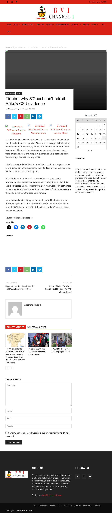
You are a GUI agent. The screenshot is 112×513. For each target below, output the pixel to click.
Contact (97, 506)
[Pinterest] (20, 116)
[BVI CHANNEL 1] (56, 13)
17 (78, 138)
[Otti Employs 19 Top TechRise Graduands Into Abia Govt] (38, 340)
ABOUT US (87, 506)
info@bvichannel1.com (52, 495)
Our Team (68, 506)
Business (50, 25)
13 (92, 134)
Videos (52, 506)
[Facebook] (7, 2)
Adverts (78, 506)
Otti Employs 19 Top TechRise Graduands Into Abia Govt (36, 351)
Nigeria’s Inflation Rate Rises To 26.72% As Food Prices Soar (19, 287)
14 (96, 134)
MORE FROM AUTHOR (36, 327)
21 (96, 138)
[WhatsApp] (27, 116)
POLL (34, 506)
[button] (103, 25)
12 (87, 134)
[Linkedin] (33, 116)
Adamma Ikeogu (14, 109)
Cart (9, 31)
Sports (86, 25)
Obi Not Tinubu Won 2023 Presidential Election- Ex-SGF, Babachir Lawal (58, 289)
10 (78, 134)
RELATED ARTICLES (15, 327)
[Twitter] (12, 2)
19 (87, 138)
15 (100, 134)
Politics (40, 25)
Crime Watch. (27, 25)
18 (83, 138)
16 (104, 134)
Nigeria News (10, 93)
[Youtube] (16, 2)
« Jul (90, 150)
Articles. (75, 25)
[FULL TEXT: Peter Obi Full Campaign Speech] (61, 340)
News (16, 25)
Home (9, 25)
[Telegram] (39, 116)
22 (100, 138)
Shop (94, 25)
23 (104, 138)
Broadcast (43, 506)
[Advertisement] (56, 41)
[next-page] (11, 368)
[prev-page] (7, 368)
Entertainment (62, 25)
